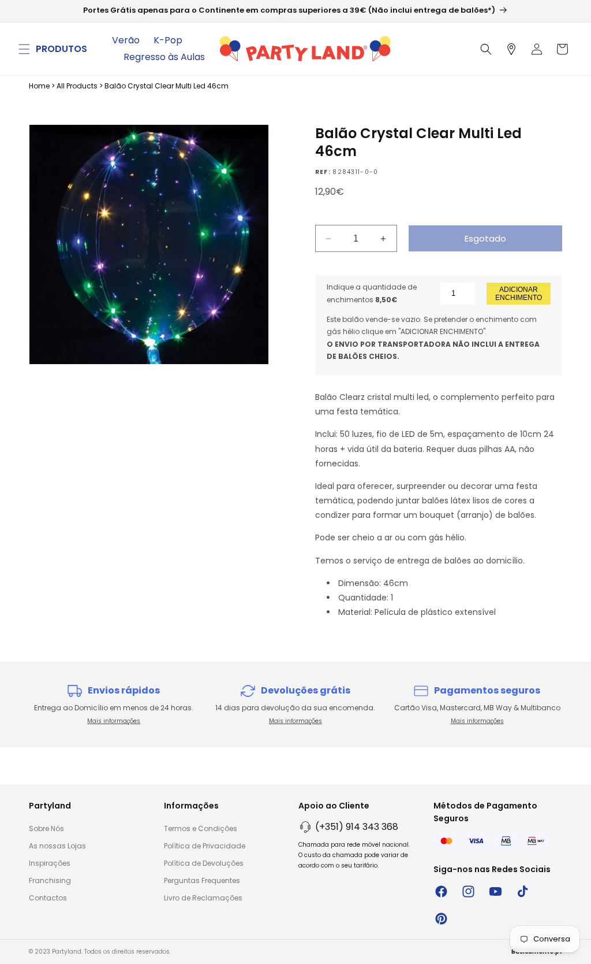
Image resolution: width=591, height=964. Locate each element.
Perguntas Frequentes (202, 880)
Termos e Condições (200, 828)
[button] (24, 49)
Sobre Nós (46, 828)
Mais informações (113, 721)
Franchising (50, 880)
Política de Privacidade (204, 846)
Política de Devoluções (204, 863)
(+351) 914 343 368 (356, 826)
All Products (77, 86)
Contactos (48, 898)
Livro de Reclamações (203, 898)
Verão (126, 40)
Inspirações (49, 863)
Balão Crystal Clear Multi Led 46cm (166, 86)
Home (39, 86)
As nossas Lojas (57, 846)
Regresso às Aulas (164, 57)
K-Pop (168, 40)
